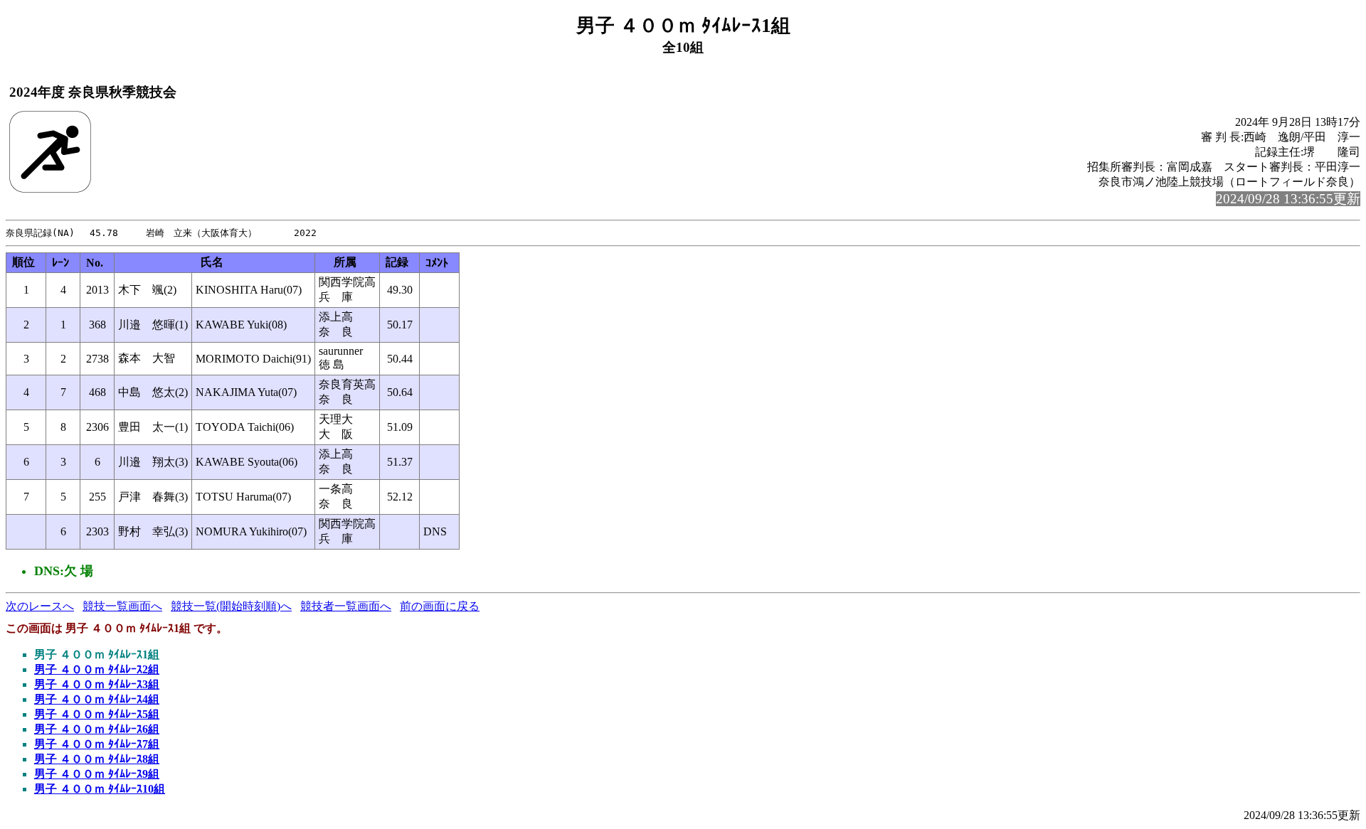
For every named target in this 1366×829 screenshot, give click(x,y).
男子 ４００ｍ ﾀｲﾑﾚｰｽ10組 (99, 789)
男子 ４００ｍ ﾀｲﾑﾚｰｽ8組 (96, 759)
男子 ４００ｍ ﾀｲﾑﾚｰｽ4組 (96, 699)
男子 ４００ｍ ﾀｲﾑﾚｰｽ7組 (96, 744)
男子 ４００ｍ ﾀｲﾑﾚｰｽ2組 (96, 669)
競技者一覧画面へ (345, 606)
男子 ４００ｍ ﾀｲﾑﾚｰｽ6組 (96, 729)
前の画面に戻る (440, 606)
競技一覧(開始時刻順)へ (231, 606)
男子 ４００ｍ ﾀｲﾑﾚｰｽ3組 (96, 684)
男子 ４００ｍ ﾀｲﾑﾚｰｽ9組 (96, 774)
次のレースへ (40, 606)
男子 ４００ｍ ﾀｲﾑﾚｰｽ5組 (96, 714)
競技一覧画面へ (122, 606)
